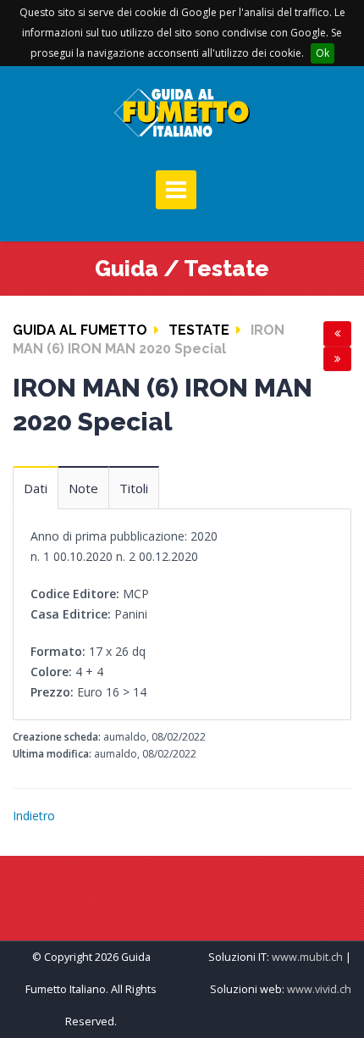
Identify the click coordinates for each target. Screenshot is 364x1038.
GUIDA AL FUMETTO (80, 330)
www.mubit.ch (307, 957)
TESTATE (198, 330)
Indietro (34, 816)
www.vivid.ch (319, 989)
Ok (322, 53)
